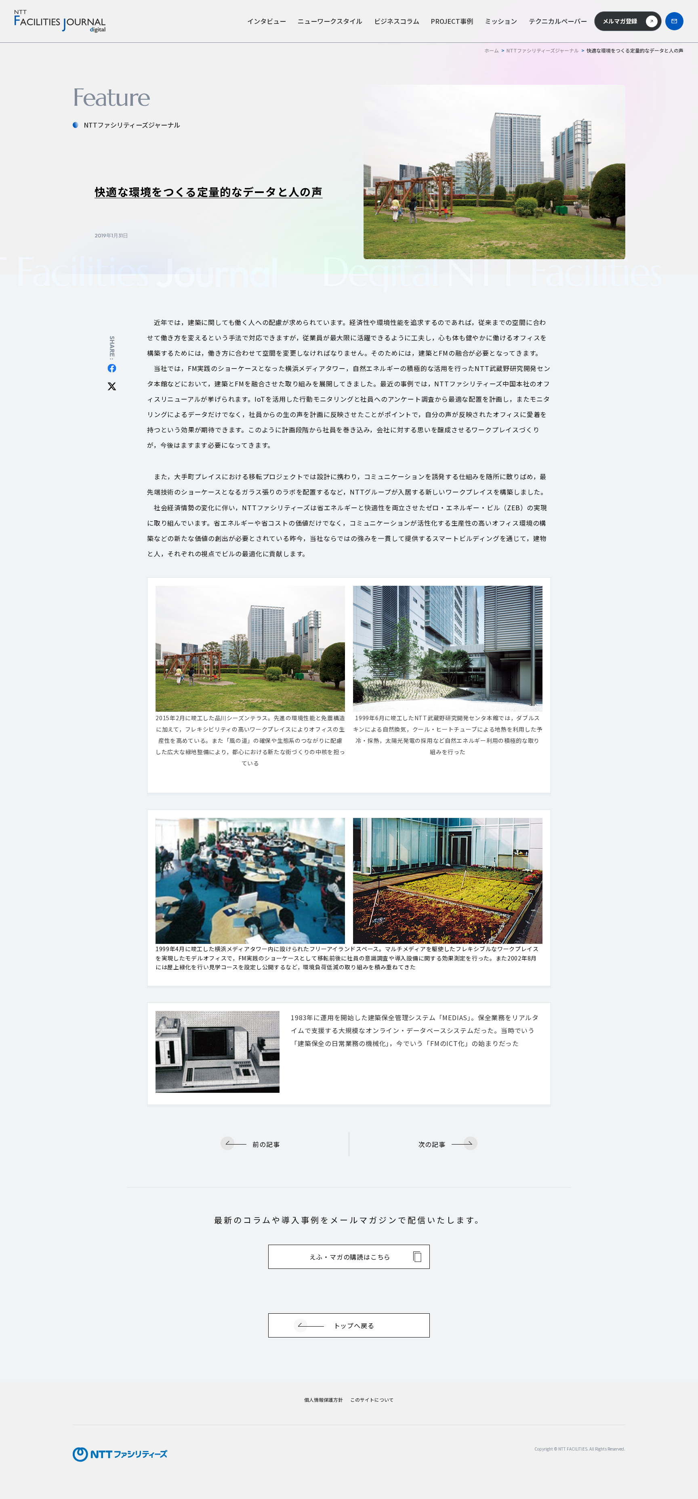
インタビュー (266, 21)
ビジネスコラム (396, 21)
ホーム (491, 50)
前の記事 (266, 1144)
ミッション (501, 21)
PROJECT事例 (452, 21)
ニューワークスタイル (330, 21)
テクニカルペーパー (558, 21)
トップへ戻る (354, 1325)
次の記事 (432, 1144)
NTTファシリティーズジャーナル (543, 50)
